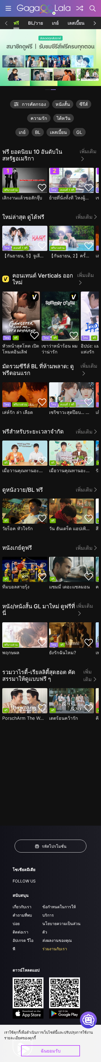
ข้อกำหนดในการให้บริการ (59, 910)
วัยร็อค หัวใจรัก (17, 528)
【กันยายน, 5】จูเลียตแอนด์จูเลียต (23, 255)
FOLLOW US (24, 881)
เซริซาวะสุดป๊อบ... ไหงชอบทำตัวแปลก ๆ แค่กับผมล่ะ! (70, 412)
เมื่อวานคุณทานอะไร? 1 (23, 470)
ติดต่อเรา (20, 932)
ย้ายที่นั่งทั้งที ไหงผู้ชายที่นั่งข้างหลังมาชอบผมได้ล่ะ (70, 198)
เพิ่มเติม (88, 151)
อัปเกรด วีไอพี (23, 944)
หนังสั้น (63, 104)
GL (79, 132)
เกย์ (55, 23)
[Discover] (80, 8)
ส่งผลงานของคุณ (57, 940)
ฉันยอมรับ (51, 1051)
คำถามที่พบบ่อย (22, 919)
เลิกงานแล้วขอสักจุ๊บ (22, 198)
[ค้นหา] (93, 8)
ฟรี (16, 23)
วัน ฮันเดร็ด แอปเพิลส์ (70, 528)
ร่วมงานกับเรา (54, 948)
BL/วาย (35, 23)
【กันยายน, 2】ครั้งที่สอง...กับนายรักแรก (70, 255)
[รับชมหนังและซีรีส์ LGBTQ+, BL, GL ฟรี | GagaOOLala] (43, 8)
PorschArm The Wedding (23, 718)
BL (37, 132)
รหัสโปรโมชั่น (54, 846)
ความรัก (39, 118)
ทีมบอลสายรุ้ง (15, 587)
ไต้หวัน (63, 118)
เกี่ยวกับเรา (22, 906)
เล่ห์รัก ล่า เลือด (17, 412)
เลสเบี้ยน (76, 23)
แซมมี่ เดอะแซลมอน (69, 587)
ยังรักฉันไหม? (62, 652)
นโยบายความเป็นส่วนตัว (61, 927)
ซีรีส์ (83, 104)
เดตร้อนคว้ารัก (63, 718)
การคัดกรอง (34, 104)
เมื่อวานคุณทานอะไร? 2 (70, 470)
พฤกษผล (10, 652)
